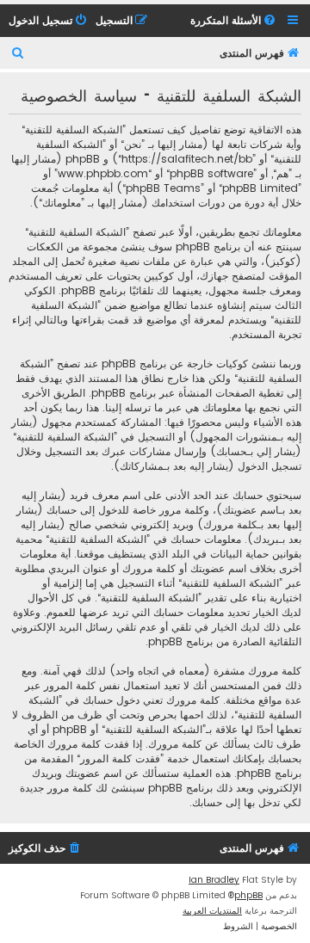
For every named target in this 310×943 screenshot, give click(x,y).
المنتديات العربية (212, 910)
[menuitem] (234, 21)
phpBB (248, 895)
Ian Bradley (214, 879)
